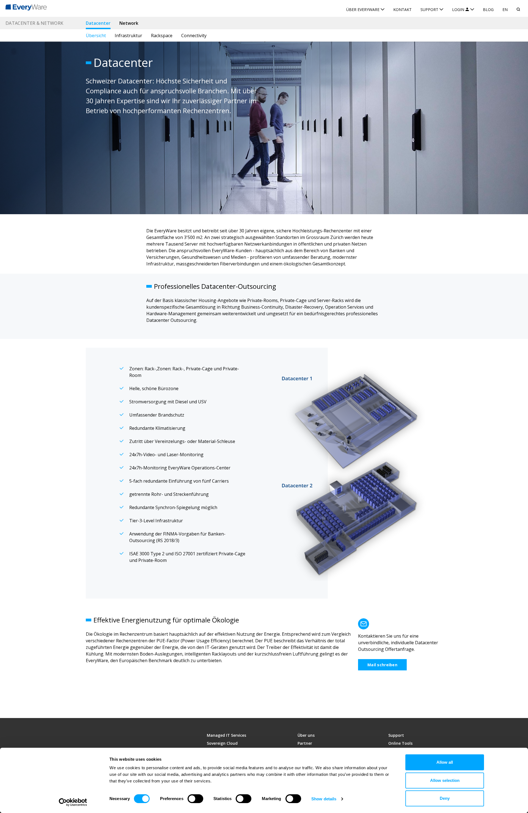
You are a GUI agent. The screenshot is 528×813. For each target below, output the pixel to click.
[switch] (195, 798)
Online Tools (400, 743)
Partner (305, 743)
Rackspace (161, 35)
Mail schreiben (382, 664)
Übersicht (96, 35)
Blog (488, 9)
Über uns (306, 735)
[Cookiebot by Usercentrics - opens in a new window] (73, 802)
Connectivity (194, 35)
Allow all (444, 762)
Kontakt (402, 9)
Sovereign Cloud (222, 743)
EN (505, 9)
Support (396, 735)
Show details (323, 798)
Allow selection (445, 780)
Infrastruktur (128, 35)
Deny (445, 798)
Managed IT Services (226, 735)
